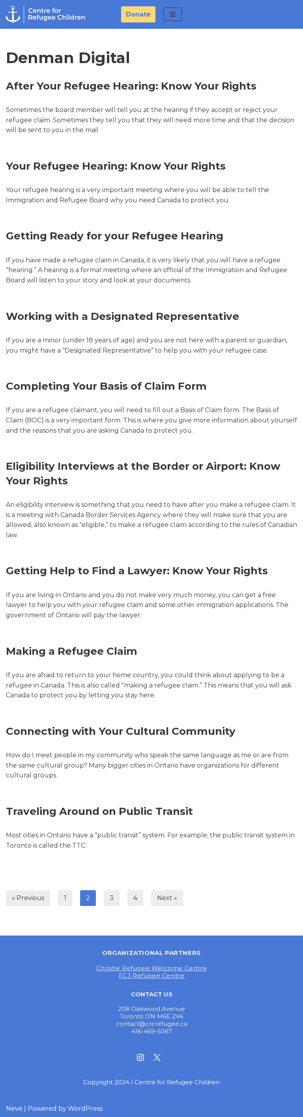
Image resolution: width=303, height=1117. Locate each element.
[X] (157, 1057)
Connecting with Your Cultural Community (121, 731)
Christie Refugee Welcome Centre (151, 968)
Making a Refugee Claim (71, 651)
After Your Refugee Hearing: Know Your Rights (131, 86)
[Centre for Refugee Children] (45, 14)
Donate (138, 14)
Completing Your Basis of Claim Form (106, 386)
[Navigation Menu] (172, 14)
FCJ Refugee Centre (152, 975)
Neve (14, 1108)
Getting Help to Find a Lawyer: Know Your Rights (137, 570)
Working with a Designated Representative (122, 316)
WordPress (85, 1108)
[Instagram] (140, 1057)
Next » (167, 898)
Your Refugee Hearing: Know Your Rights (116, 166)
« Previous (28, 898)
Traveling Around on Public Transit (99, 811)
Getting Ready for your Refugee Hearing (114, 236)
